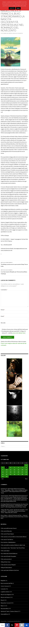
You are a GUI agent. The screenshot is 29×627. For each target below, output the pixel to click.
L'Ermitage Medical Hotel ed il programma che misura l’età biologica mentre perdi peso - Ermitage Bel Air (14, 504)
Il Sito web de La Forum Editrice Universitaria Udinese (13, 536)
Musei (2, 600)
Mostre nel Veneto (5, 597)
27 (18, 474)
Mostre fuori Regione (6, 594)
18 (10, 472)
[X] (12, 625)
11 (10, 469)
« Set (2, 478)
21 (22, 472)
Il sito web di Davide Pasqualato (8, 556)
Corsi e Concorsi (5, 586)
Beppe (10, 33)
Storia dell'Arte (4, 614)
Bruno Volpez (4, 515)
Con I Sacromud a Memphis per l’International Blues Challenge (14, 271)
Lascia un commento (18, 33)
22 (26, 472)
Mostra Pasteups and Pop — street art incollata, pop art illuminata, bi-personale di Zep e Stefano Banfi (14, 517)
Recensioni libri (4, 608)
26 (14, 474)
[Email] (21, 625)
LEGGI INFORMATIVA (18, 333)
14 (22, 469)
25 (10, 474)
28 (22, 474)
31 (6, 476)
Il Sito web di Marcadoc (6, 531)
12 (14, 469)
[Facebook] (7, 625)
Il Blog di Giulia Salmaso (6, 567)
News (2, 605)
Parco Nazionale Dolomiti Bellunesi (9, 553)
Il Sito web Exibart (5, 550)
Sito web (3, 322)
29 (26, 474)
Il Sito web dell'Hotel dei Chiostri (9, 528)
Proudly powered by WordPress (14, 621)
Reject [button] (18, 8)
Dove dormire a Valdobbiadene (8, 542)
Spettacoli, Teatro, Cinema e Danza (9, 611)
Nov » (26, 478)
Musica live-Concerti (6, 603)
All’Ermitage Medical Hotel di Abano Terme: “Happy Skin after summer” (13, 511)
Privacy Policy (3, 621)
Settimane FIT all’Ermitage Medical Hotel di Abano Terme (14, 506)
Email (2, 316)
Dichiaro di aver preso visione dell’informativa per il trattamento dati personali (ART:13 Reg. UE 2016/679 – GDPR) (15, 331)
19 (14, 472)
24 (6, 474)
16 (2, 472)
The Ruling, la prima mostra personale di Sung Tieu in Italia (14, 264)
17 (6, 472)
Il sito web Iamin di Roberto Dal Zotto (10, 570)
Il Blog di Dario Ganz (5, 562)
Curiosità (3, 589)
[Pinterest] (17, 625)
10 (6, 469)
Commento (4, 289)
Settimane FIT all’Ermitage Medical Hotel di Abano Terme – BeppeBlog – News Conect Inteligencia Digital (14, 489)
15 (26, 469)
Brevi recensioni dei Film (6, 583)
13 (18, 469)
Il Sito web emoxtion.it (6, 559)
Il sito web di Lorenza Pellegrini (8, 564)
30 (2, 476)
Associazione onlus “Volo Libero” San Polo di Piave (13, 548)
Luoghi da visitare (5, 591)
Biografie (3, 580)
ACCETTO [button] (12, 8)
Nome (3, 309)
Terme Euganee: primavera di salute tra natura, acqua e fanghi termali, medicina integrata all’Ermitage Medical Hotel (14, 500)
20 (18, 472)
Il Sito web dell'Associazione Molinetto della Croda (13, 545)
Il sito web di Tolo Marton (7, 539)
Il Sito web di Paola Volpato (7, 534)
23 (2, 474)
